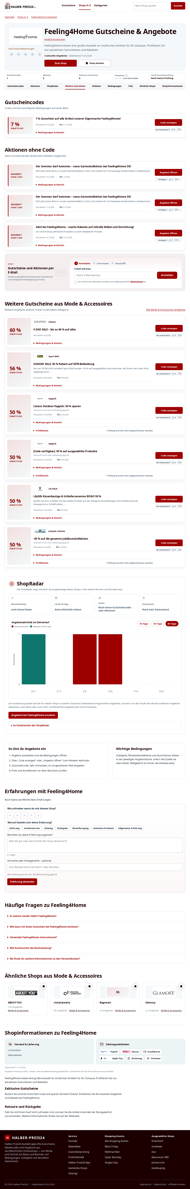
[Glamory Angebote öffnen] (163, 992)
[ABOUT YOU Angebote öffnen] (26, 992)
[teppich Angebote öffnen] (40, 399)
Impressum (145, 1184)
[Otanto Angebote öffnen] (40, 322)
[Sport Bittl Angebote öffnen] (40, 356)
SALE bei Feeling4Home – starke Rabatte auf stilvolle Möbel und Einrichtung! (85, 227)
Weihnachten (112, 1151)
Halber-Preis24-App (79, 1162)
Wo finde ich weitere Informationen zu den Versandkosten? (45, 958)
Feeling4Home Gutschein (44, 16)
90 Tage (172, 623)
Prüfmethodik (76, 1157)
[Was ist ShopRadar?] (126, 75)
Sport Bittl (54, 356)
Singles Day (111, 1162)
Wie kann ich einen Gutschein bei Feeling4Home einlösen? (44, 926)
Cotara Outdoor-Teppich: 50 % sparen (57, 406)
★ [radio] (10, 815)
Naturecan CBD (160, 1157)
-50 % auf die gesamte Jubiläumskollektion (60, 538)
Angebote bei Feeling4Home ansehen (33, 715)
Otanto (52, 322)
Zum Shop (60, 63)
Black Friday (111, 1146)
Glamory (150, 1002)
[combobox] (152, 6)
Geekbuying (158, 1168)
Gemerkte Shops (77, 1168)
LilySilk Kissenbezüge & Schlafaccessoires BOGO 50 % (67, 496)
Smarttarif (157, 1141)
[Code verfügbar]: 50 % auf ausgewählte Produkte (65, 451)
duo (154, 1151)
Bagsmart (105, 1002)
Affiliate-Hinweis (176, 1184)
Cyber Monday (113, 1157)
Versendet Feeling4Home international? (33, 937)
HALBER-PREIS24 (25, 1137)
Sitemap (73, 1173)
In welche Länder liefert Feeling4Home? (33, 916)
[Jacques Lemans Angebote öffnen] (40, 531)
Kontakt (72, 1141)
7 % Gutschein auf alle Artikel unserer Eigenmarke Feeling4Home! (78, 118)
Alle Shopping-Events (116, 1141)
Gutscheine (68, 5)
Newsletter (74, 1146)
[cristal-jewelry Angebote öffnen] (72, 992)
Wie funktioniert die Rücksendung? (31, 948)
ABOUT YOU (15, 1002)
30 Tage (157, 623)
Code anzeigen (168, 122)
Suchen (178, 5)
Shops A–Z (85, 5)
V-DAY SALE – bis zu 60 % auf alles (54, 329)
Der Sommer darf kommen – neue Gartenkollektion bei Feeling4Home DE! (83, 166)
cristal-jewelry (62, 1002)
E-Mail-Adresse (82, 268)
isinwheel (157, 1146)
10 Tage (143, 623)
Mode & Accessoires (54, 39)
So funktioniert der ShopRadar (31, 725)
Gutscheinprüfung (78, 1151)
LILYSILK (53, 488)
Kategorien (100, 5)
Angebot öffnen (168, 172)
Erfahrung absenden (22, 881)
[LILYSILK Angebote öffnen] (40, 489)
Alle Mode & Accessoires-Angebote (165, 309)
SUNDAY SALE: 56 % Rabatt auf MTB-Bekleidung (63, 364)
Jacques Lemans (57, 531)
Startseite (9, 16)
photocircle (158, 1162)
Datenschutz (136, 281)
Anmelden (167, 275)
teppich (52, 398)
